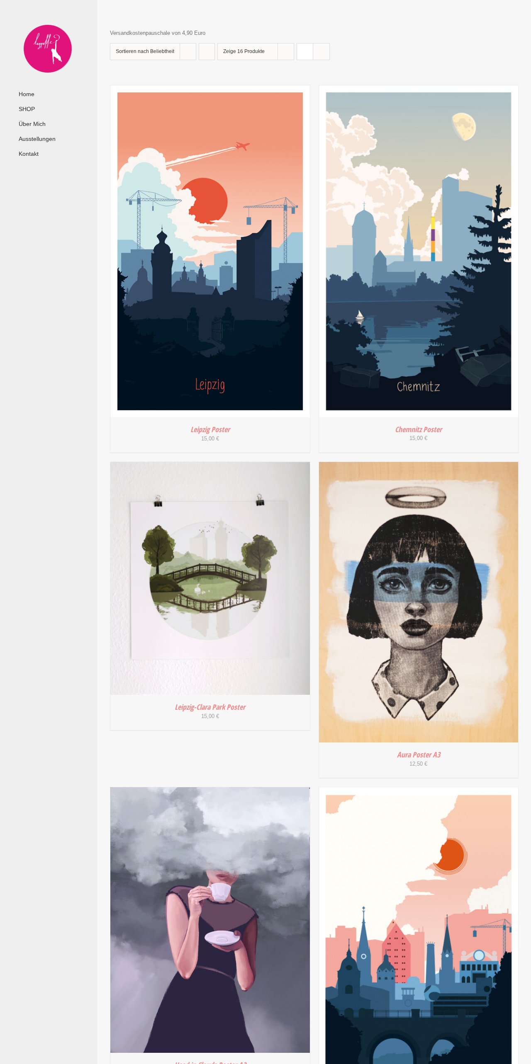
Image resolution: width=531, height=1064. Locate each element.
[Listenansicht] (321, 52)
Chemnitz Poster (418, 429)
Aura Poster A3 (418, 754)
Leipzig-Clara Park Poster (210, 707)
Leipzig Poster (210, 429)
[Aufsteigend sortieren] (207, 51)
